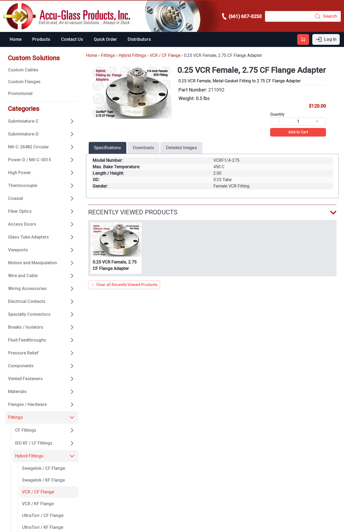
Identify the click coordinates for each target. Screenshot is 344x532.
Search (330, 16)
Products (41, 39)
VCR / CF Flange (165, 55)
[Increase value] (317, 122)
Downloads (143, 147)
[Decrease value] (279, 122)
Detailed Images (181, 147)
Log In (330, 39)
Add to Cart (298, 132)
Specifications (107, 147)
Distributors (139, 39)
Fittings (108, 55)
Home (16, 39)
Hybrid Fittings (132, 55)
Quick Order (105, 39)
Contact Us (72, 39)
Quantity (277, 114)
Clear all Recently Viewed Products (126, 284)
